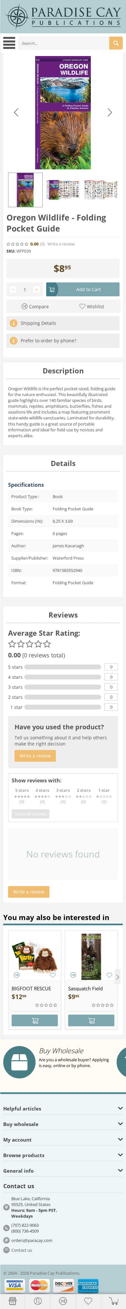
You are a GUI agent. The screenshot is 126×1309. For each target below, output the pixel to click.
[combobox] (70, 43)
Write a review (61, 244)
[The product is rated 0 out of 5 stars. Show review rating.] (46, 1005)
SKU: (10, 251)
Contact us (21, 1250)
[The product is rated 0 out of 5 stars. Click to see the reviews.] (17, 244)
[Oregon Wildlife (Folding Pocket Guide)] (63, 112)
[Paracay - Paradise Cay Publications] (63, 16)
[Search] (116, 43)
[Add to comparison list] (17, 975)
